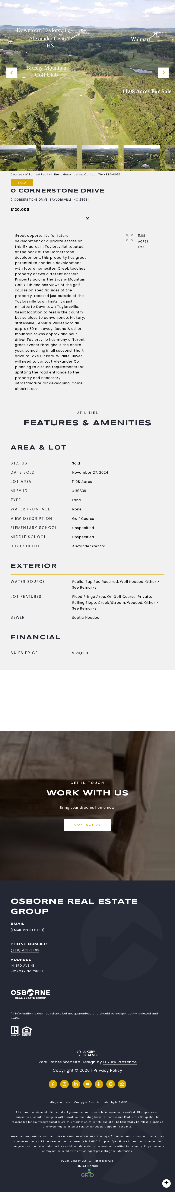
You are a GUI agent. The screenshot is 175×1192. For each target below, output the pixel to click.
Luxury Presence (120, 1062)
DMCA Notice (87, 1166)
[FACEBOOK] (53, 1084)
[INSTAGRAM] (64, 1084)
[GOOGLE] (110, 1084)
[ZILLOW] (122, 1084)
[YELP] (99, 1084)
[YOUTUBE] (87, 1084)
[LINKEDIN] (76, 1084)
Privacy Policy (108, 1070)
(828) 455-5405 (25, 950)
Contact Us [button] (87, 825)
